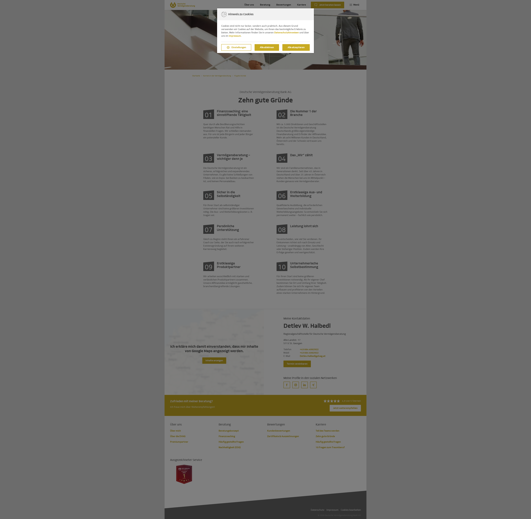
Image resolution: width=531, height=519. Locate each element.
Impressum (235, 35)
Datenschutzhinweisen (286, 32)
